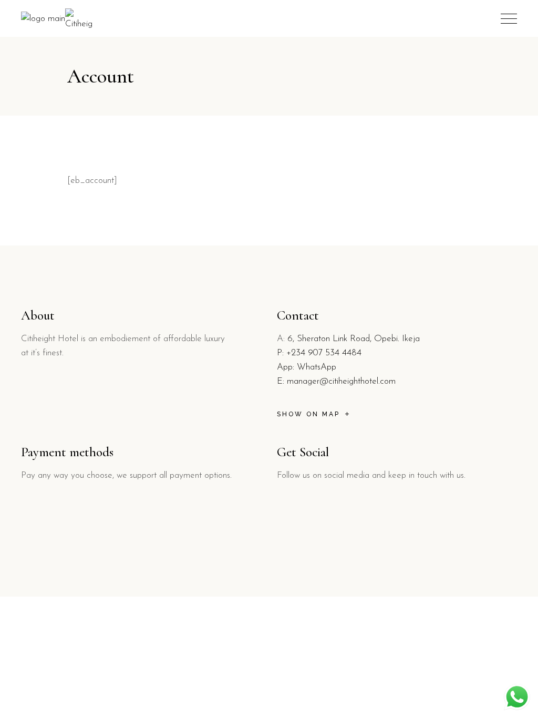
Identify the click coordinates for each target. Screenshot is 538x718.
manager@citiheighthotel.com (341, 381)
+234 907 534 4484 (323, 352)
